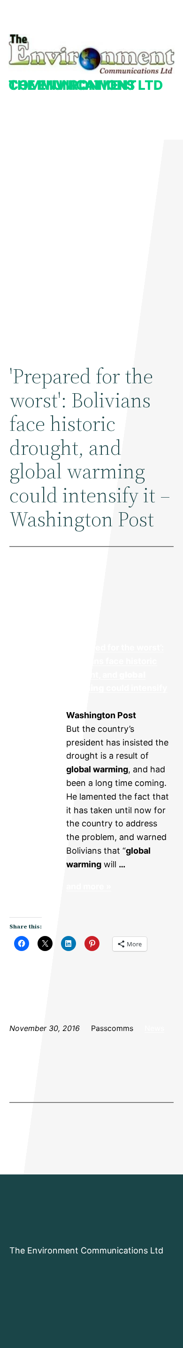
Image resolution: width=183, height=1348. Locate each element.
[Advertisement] (91, 242)
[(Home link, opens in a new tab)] (91, 54)
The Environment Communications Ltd (85, 85)
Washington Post (37, 675)
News (154, 1028)
